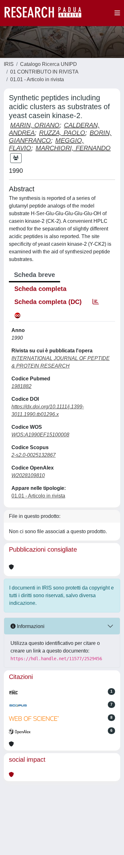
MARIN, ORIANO (34, 125)
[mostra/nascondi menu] (117, 13)
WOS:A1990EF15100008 (40, 434)
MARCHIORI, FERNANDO (73, 148)
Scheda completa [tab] (40, 288)
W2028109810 (28, 475)
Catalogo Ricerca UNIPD (48, 64)
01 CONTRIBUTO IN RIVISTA (44, 71)
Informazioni (30, 626)
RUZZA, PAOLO (62, 132)
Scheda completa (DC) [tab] (48, 301)
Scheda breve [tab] (34, 274)
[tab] (95, 301)
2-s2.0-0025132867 (33, 455)
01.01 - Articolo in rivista (37, 79)
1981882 (21, 386)
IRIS (9, 64)
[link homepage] (46, 13)
